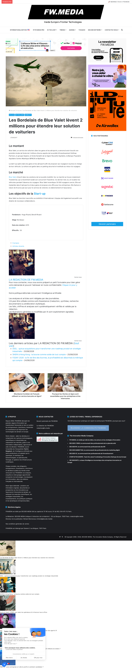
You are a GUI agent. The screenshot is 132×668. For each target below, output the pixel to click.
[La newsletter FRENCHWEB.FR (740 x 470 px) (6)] (107, 62)
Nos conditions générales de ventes (17, 524)
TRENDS (62, 30)
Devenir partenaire (107, 224)
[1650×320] (46, 45)
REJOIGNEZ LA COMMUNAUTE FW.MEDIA (88, 428)
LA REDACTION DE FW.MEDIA (26, 279)
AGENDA (72, 30)
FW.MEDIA (18, 421)
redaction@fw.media (43, 428)
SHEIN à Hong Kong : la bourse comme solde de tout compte (39, 354)
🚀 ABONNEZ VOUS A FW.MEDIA (118, 2)
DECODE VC (73, 453)
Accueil (12, 110)
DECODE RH (73, 446)
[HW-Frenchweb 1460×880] (107, 87)
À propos (15, 243)
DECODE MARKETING (76, 450)
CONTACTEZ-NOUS (111, 30)
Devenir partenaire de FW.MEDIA (47, 421)
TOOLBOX (82, 30)
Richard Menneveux (29, 519)
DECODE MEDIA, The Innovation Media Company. (97, 537)
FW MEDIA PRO (39, 30)
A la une (19, 110)
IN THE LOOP (51, 30)
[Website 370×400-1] (107, 130)
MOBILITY (28, 115)
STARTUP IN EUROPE (76, 457)
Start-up (39, 193)
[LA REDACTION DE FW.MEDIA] (22, 275)
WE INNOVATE (74, 460)
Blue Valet (12, 177)
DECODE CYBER (74, 443)
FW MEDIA (72, 440)
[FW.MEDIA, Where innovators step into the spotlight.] (66, 15)
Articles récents (18, 246)
